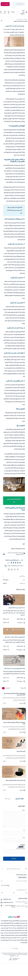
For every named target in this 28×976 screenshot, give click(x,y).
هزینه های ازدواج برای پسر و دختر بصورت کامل (14, 669)
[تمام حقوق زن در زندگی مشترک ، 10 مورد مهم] (14, 631)
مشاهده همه (7, 688)
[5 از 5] (20, 563)
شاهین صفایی (14, 959)
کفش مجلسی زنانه (21, 751)
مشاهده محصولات (22, 877)
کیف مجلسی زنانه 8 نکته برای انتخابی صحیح (15, 780)
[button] (26, 869)
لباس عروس (19, 19)
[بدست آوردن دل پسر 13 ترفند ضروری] (14, 599)
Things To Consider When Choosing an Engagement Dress (15, 553)
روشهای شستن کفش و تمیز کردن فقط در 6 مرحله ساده (14, 723)
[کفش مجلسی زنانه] (14, 743)
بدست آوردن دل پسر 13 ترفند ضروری (17, 608)
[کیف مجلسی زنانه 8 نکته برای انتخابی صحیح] (14, 772)
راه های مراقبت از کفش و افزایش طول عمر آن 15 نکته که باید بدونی (14, 694)
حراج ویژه (8, 12)
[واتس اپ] (14, 893)
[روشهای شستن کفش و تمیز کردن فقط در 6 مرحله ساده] (14, 714)
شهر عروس (25, 19)
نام (24, 830)
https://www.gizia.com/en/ (18, 549)
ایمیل (23, 837)
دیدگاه (23, 810)
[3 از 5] (15, 563)
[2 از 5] (13, 563)
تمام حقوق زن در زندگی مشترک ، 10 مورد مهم (15, 637)
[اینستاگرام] (2, 893)
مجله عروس (5, 12)
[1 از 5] (11, 563)
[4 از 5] (18, 563)
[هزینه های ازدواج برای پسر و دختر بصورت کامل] (14, 660)
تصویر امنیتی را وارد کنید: (20, 848)
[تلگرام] (26, 893)
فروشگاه (13, 12)
